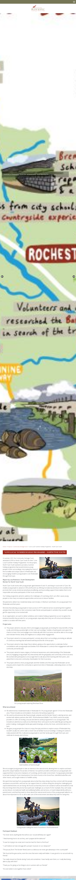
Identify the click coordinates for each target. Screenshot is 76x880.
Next (73, 276)
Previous (2, 276)
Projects (9, 546)
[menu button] (74, 2)
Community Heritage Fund (20, 546)
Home (4, 546)
